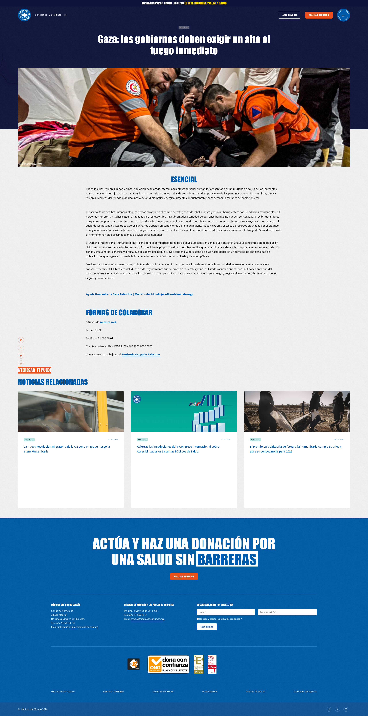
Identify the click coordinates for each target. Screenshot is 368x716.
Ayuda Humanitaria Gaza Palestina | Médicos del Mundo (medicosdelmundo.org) (139, 294)
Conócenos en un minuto (48, 15)
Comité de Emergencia (305, 691)
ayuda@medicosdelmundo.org (147, 619)
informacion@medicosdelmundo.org (78, 627)
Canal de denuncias (163, 691)
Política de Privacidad (63, 691)
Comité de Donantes (113, 691)
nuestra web (108, 322)
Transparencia (209, 691)
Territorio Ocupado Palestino (140, 354)
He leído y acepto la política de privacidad (219, 618)
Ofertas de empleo (255, 691)
